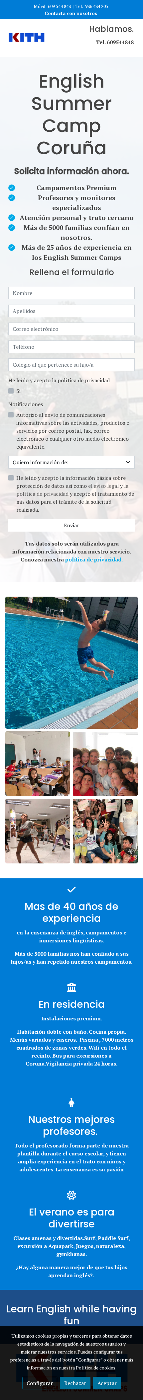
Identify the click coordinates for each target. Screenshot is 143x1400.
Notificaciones (25, 404)
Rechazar (75, 1383)
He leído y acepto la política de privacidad (59, 380)
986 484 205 (96, 6)
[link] (27, 38)
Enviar (71, 525)
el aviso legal (104, 485)
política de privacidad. (94, 559)
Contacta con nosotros (71, 13)
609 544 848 (59, 6)
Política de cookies (95, 1367)
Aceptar (107, 1383)
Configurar (40, 1383)
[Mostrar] (71, 663)
